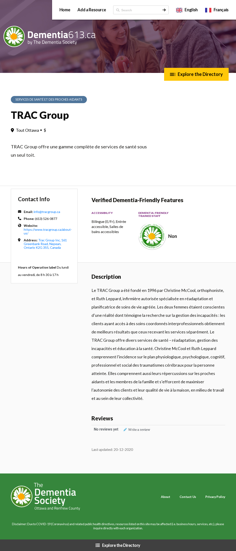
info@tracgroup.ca (47, 212)
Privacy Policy (215, 497)
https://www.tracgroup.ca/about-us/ (48, 231)
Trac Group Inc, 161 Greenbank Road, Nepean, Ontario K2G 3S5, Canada (45, 243)
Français (221, 9)
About (165, 497)
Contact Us (188, 497)
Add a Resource (91, 9)
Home (64, 9)
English (191, 9)
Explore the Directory (200, 74)
